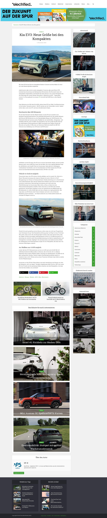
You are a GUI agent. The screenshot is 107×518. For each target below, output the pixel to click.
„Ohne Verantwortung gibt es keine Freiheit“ (56, 493)
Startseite (16, 25)
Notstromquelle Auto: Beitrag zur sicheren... (84, 346)
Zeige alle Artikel (18, 473)
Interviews (68, 4)
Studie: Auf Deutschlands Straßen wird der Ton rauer (84, 331)
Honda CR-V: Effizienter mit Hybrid (28, 506)
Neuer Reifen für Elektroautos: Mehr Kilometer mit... (84, 40)
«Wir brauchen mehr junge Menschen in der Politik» (84, 192)
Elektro (47, 4)
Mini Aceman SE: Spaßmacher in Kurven (41, 413)
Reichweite (45, 277)
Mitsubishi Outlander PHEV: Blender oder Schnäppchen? (27, 488)
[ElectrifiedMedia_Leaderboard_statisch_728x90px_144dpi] (53, 14)
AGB (52, 515)
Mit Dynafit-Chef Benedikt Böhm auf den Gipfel (84, 171)
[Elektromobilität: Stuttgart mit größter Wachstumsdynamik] (41, 434)
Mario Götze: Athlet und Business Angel (84, 86)
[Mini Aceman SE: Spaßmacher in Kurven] (41, 399)
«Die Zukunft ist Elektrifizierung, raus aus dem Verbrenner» (84, 213)
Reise (83, 4)
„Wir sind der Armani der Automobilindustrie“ (57, 506)
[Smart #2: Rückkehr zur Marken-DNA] (41, 328)
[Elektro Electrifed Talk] (84, 106)
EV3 (40, 97)
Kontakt (49, 515)
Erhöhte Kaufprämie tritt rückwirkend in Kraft (27, 494)
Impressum (43, 515)
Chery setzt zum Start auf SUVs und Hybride (84, 316)
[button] (23, 272)
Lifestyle (76, 4)
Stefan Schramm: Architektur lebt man (84, 150)
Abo (88, 4)
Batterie (22, 277)
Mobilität (60, 4)
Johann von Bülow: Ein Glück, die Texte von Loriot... (84, 63)
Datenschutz (57, 515)
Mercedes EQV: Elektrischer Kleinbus (28, 500)
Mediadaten (63, 515)
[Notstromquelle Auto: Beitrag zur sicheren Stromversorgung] (41, 363)
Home (41, 4)
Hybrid (54, 4)
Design (27, 277)
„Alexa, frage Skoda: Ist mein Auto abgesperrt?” (57, 487)
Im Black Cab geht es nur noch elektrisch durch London (84, 281)
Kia (40, 277)
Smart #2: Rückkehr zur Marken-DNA (41, 342)
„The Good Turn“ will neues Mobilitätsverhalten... (56, 501)
